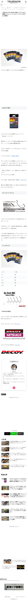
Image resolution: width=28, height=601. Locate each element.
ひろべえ (14, 371)
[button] (20, 433)
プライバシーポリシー (20, 596)
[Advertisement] (14, 32)
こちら (25, 180)
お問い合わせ (7, 596)
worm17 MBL (15, 156)
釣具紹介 (4, 394)
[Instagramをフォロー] (14, 387)
